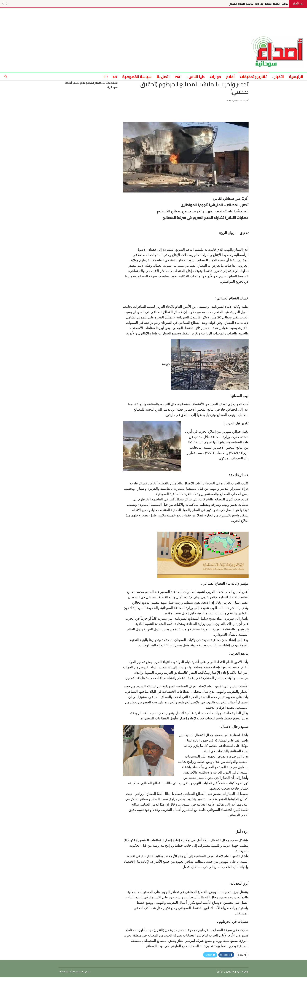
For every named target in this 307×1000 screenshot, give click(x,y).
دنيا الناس (197, 76)
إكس (219, 971)
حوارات (215, 76)
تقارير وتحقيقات (253, 76)
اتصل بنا (163, 76)
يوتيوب (226, 971)
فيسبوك (235, 971)
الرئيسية (296, 76)
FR (106, 76)
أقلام (230, 76)
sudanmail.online (66, 971)
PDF (178, 76)
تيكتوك (245, 971)
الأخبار (279, 76)
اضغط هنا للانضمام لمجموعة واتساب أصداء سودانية (91, 85)
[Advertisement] (153, 16)
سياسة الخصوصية (137, 76)
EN (115, 76)
